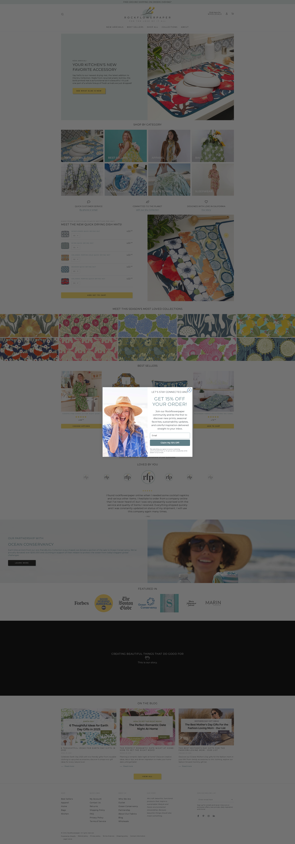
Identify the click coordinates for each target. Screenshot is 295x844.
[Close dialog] (189, 390)
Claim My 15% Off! (170, 442)
